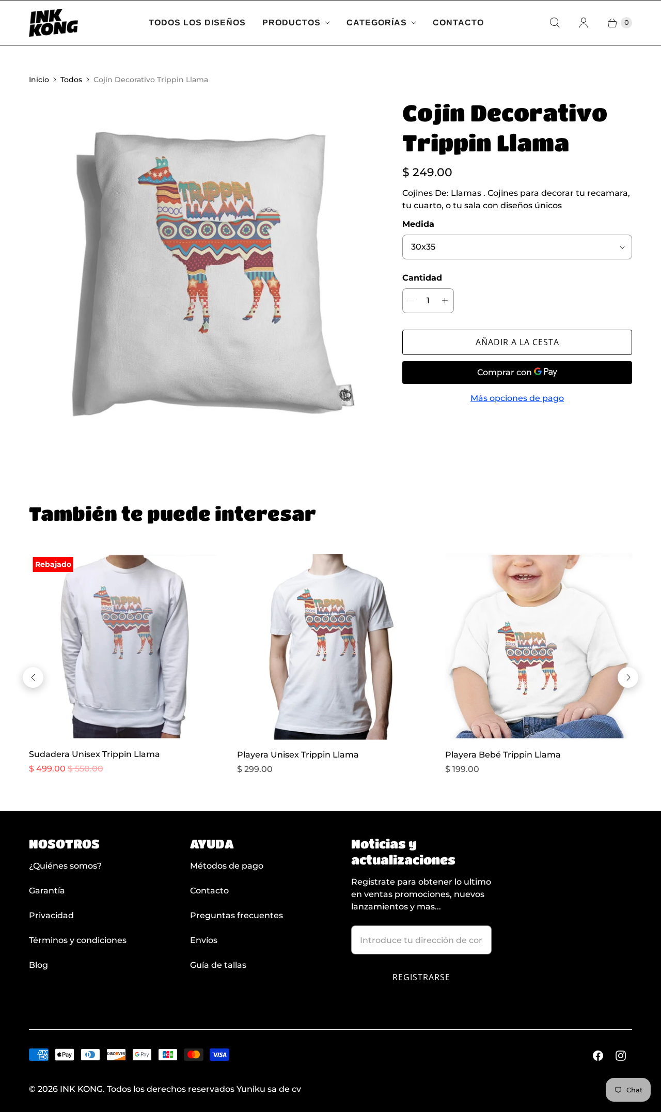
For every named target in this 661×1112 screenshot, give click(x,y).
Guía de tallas (218, 965)
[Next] (628, 677)
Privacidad (51, 915)
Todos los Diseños (197, 22)
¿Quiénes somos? (65, 866)
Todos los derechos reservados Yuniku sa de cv (204, 1089)
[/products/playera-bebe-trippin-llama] (539, 647)
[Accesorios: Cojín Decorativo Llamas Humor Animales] (201, 270)
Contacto (458, 22)
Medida (418, 224)
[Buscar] (554, 22)
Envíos (203, 940)
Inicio (39, 79)
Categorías (377, 22)
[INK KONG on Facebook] (598, 1055)
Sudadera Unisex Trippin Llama (94, 754)
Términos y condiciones (78, 940)
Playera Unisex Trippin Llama (298, 755)
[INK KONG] (53, 23)
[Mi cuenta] (583, 22)
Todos (71, 79)
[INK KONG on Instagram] (620, 1055)
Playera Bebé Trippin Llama (503, 755)
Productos (291, 22)
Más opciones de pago (517, 398)
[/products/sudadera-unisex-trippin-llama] (122, 646)
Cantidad (422, 278)
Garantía (47, 890)
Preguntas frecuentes (236, 915)
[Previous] (33, 677)
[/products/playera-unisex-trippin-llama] (330, 647)
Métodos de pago (226, 866)
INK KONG (81, 1089)
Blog (38, 965)
